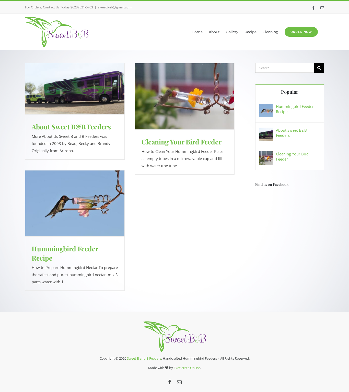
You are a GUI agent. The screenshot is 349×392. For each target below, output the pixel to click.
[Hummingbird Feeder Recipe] (266, 107)
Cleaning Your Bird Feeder (182, 141)
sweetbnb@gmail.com (115, 7)
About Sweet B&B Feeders (71, 126)
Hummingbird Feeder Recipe (295, 109)
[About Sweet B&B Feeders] (266, 131)
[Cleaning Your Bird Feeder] (266, 154)
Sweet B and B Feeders (144, 358)
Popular (289, 92)
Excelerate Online (187, 367)
